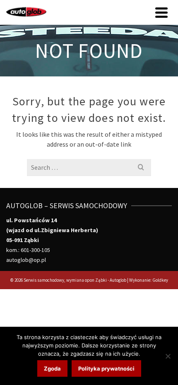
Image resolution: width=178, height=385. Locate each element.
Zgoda (52, 368)
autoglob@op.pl (26, 260)
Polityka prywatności (106, 368)
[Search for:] (89, 167)
